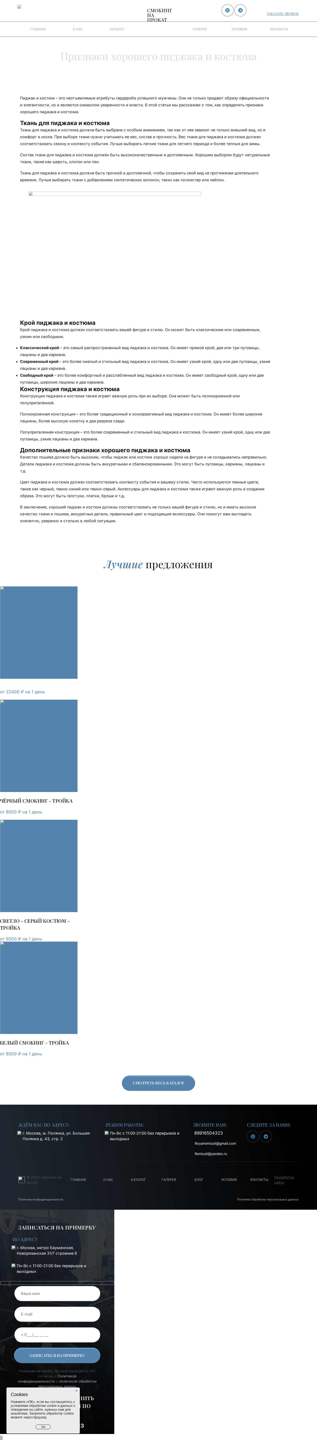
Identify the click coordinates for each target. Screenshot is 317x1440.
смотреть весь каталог (158, 1082)
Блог (199, 1180)
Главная (38, 29)
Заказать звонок (283, 13)
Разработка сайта (284, 1180)
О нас (78, 29)
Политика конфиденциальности (40, 1199)
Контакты (279, 29)
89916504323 (279, 7)
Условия (239, 29)
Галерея (200, 29)
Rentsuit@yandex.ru (211, 1154)
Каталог (117, 29)
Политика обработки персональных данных (268, 1199)
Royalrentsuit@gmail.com (215, 1143)
